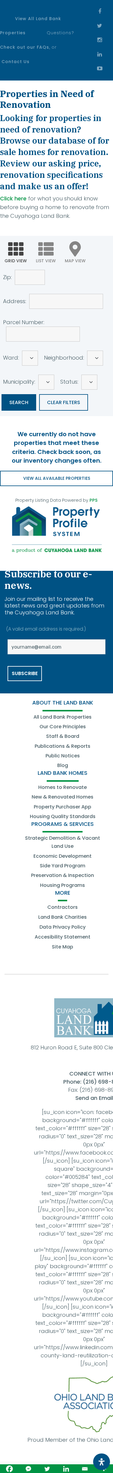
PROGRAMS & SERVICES (62, 824)
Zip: (7, 277)
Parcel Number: (23, 322)
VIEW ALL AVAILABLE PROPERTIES (56, 478)
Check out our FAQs (24, 47)
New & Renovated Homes (62, 796)
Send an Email (94, 1098)
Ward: (11, 357)
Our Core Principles (62, 726)
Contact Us (16, 62)
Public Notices (63, 755)
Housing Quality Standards (63, 816)
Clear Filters (63, 402)
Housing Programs (62, 885)
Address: (14, 301)
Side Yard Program (62, 865)
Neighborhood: (64, 357)
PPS (93, 500)
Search (18, 402)
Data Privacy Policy (62, 927)
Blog (62, 765)
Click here (13, 198)
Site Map (62, 946)
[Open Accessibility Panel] (101, 1461)
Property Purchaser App (62, 806)
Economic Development (62, 856)
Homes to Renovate (62, 787)
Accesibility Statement (62, 936)
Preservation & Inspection (62, 875)
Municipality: (19, 381)
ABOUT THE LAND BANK (62, 702)
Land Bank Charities (62, 917)
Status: (69, 381)
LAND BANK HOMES (62, 773)
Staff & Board (62, 736)
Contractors (62, 907)
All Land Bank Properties (62, 717)
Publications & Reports (62, 746)
